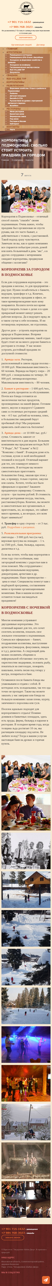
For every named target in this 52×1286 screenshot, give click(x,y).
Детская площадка (18, 96)
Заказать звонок (12, 1238)
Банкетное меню (17, 114)
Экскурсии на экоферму (20, 65)
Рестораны (13, 108)
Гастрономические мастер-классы (25, 67)
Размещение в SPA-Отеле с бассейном (26, 57)
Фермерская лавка (18, 116)
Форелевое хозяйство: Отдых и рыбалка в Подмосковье (27, 89)
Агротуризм (14, 52)
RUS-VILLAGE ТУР (17, 70)
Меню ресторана (17, 111)
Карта (12, 129)
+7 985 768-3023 (21, 27)
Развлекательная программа (22, 533)
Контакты (12, 126)
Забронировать (25, 38)
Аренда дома (12, 432)
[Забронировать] (46, 1280)
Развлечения (15, 85)
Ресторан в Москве (18, 121)
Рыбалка (13, 93)
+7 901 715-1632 (19, 22)
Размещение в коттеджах (21, 55)
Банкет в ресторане (16, 388)
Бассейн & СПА (16, 98)
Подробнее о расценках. (21, 527)
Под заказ (14, 119)
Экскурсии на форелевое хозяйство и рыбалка (25, 61)
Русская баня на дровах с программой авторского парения (25, 102)
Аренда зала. (12, 359)
